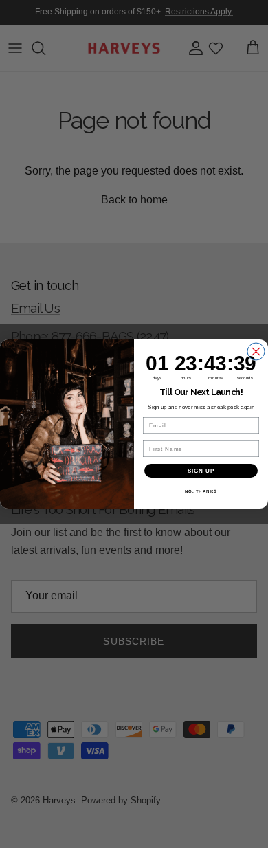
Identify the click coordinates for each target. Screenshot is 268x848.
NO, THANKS (201, 491)
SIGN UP (201, 471)
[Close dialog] (256, 351)
